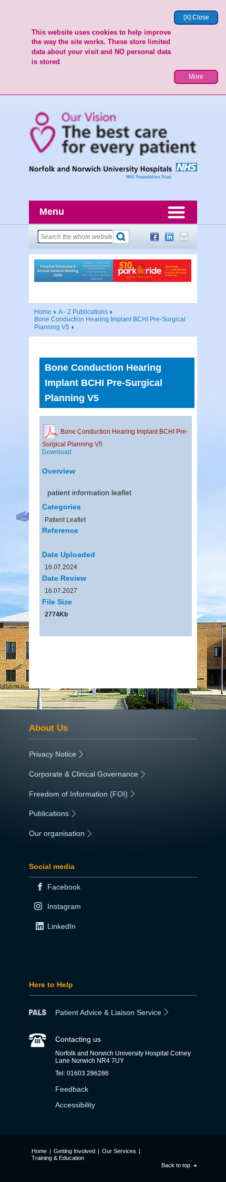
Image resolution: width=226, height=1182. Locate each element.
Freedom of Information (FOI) (78, 794)
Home (43, 312)
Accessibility (75, 1105)
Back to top (175, 1165)
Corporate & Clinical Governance (83, 774)
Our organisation (57, 833)
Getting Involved (74, 1151)
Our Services (119, 1151)
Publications (49, 813)
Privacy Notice (52, 754)
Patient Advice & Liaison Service (108, 1012)
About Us (48, 728)
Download (56, 452)
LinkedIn (169, 237)
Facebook (154, 237)
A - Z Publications (83, 312)
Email (184, 237)
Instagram (64, 906)
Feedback (71, 1089)
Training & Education (58, 1158)
